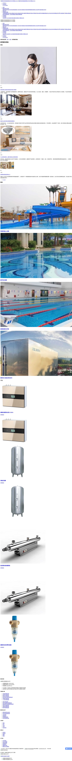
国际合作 (4, 10)
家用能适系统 (5, 717)
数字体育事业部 (6, 14)
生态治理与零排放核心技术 (40, 25)
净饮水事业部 (12, 13)
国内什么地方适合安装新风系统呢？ (7, 121)
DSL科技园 (12, 34)
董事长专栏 (25, 34)
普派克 (4, 732)
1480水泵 (19, 9)
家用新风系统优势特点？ (5, 174)
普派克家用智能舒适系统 (30, 9)
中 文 (4, 5)
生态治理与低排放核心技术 (40, 9)
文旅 (3, 726)
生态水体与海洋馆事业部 (53, 13)
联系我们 (21, 34)
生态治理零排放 (6, 718)
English (6, 5)
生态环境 (4, 727)
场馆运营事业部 (19, 14)
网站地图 (49, 748)
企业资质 (8, 34)
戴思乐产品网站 (6, 746)
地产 (3, 724)
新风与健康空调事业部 (25, 13)
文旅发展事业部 (6, 13)
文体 (3, 725)
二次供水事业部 (12, 14)
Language (4, 4)
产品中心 (4, 3)
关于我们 (4, 16)
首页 (3, 7)
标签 (10, 39)
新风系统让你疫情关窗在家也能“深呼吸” (8, 89)
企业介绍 (4, 34)
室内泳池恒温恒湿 (13, 9)
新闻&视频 (17, 34)
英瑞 (3, 735)
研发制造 (23, 9)
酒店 (3, 722)
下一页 (4, 179)
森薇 (3, 734)
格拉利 (4, 733)
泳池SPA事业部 (18, 13)
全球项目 (4, 15)
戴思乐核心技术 (6, 8)
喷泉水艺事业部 (33, 13)
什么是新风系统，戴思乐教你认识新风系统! (9, 156)
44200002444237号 (42, 748)
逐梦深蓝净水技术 (6, 9)
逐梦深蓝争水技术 (6, 712)
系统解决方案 (5, 12)
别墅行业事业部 (61, 13)
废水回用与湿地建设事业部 (42, 13)
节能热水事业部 (68, 13)
